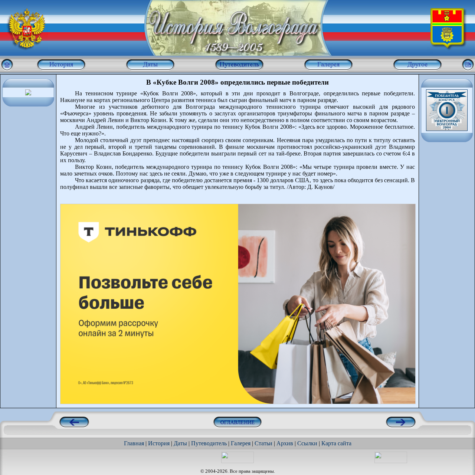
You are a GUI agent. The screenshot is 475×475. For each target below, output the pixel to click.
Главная (134, 443)
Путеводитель (209, 443)
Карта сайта (336, 443)
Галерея (240, 443)
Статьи (263, 443)
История (159, 443)
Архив (284, 443)
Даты (180, 443)
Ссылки (307, 443)
